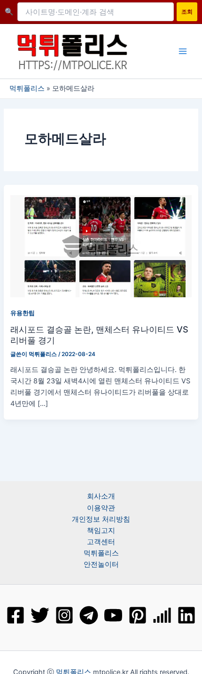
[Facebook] (15, 615)
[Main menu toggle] (183, 51)
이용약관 (101, 508)
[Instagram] (64, 615)
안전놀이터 (101, 564)
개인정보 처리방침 (101, 519)
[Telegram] (88, 615)
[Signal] (162, 615)
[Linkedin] (186, 615)
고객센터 (101, 542)
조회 (187, 11)
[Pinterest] (137, 615)
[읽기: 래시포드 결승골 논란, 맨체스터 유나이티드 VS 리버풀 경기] (100, 245)
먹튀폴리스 (27, 88)
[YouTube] (113, 615)
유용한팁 (22, 313)
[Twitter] (40, 615)
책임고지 (101, 530)
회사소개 (101, 496)
